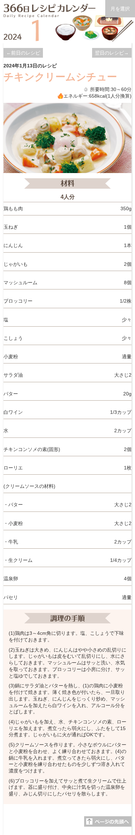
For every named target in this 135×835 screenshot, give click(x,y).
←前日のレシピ (23, 53)
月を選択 (120, 8)
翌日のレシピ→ (112, 53)
